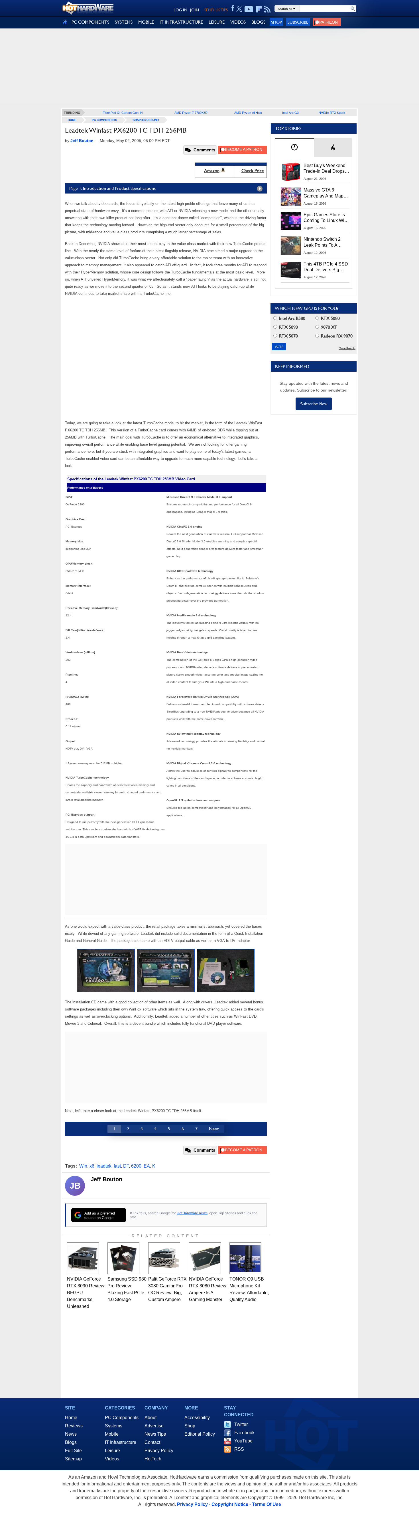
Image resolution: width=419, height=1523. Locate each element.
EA (147, 1166)
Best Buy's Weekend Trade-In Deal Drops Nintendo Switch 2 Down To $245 (324, 168)
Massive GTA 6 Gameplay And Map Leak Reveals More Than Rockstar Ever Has (324, 193)
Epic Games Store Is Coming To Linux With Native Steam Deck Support (326, 218)
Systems (113, 1425)
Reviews (74, 1425)
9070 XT (328, 327)
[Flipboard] (259, 9)
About (150, 1417)
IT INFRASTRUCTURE (181, 22)
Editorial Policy (199, 1434)
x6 (92, 1166)
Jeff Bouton (106, 1179)
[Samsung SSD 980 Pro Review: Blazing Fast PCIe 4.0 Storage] (123, 1258)
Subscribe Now (313, 404)
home (72, 120)
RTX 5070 (288, 336)
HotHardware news (192, 1213)
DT (126, 1166)
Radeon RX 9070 (336, 336)
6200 (136, 1166)
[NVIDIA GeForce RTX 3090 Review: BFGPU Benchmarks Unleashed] (83, 1258)
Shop (276, 22)
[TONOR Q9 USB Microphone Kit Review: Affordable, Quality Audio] (245, 1258)
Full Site (73, 1450)
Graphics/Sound (146, 120)
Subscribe (298, 22)
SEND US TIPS (216, 10)
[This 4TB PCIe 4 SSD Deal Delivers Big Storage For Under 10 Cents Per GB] (291, 270)
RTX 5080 (330, 318)
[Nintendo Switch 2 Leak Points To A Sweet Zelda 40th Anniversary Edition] (291, 245)
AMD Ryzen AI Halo (248, 112)
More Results (347, 348)
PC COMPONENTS (90, 22)
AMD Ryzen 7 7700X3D (191, 112)
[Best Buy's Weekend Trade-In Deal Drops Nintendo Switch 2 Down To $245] (291, 172)
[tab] (294, 147)
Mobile (112, 1434)
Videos (112, 1458)
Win (83, 1166)
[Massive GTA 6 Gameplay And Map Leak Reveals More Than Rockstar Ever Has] (291, 196)
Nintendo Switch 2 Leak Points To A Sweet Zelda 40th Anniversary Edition (323, 242)
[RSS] (267, 9)
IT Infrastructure (120, 1442)
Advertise (154, 1425)
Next (214, 1128)
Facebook (244, 1432)
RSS (239, 1449)
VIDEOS (238, 22)
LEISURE (217, 22)
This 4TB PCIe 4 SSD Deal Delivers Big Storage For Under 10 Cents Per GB (326, 267)
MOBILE (146, 22)
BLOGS (258, 22)
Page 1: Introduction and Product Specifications (112, 188)
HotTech (153, 1458)
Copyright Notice (229, 1504)
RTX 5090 (288, 327)
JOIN (194, 10)
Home (71, 1417)
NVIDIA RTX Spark (332, 112)
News (71, 1434)
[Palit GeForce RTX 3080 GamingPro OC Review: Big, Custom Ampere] (164, 1258)
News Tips (155, 1434)
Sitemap (73, 1458)
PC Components (104, 120)
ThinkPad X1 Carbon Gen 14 (123, 112)
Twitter (241, 1424)
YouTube (243, 1440)
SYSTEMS (124, 22)
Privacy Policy (159, 1450)
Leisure (112, 1450)
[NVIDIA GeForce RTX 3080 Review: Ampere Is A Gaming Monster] (205, 1258)
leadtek (104, 1166)
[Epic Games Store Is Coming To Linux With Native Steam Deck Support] (291, 221)
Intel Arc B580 (291, 318)
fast (117, 1166)
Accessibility (197, 1417)
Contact (152, 1442)
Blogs (71, 1442)
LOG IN (180, 10)
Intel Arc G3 (290, 112)
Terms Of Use (266, 1504)
